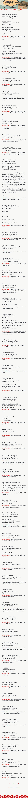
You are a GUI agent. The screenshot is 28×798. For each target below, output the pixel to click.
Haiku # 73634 (5, 111)
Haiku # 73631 (5, 152)
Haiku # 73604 (5, 581)
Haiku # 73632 (5, 140)
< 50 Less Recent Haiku (14, 784)
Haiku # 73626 (5, 263)
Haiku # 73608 (5, 539)
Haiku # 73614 (5, 448)
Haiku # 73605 (5, 568)
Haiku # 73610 (5, 505)
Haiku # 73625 (5, 276)
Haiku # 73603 (5, 595)
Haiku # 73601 (5, 622)
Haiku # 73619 (5, 371)
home (2, 9)
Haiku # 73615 (5, 435)
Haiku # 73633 (5, 125)
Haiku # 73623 (5, 307)
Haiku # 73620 (5, 358)
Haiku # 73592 (5, 737)
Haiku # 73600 (5, 635)
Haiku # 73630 (5, 198)
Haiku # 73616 (5, 422)
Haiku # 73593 (5, 725)
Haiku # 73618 (5, 390)
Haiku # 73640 (5, 36)
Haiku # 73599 (5, 648)
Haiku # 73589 (5, 764)
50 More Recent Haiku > (14, 787)
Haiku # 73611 (5, 492)
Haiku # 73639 (5, 57)
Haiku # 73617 (5, 409)
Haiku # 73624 (5, 289)
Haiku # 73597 (5, 673)
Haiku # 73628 (5, 238)
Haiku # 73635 (5, 97)
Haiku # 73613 (5, 461)
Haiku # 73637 (5, 71)
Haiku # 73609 (5, 525)
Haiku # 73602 (5, 608)
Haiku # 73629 (5, 225)
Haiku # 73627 (5, 251)
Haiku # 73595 (5, 699)
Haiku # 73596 (5, 686)
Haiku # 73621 (5, 345)
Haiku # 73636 (5, 84)
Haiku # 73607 (5, 555)
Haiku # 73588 (5, 777)
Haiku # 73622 (5, 331)
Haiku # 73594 (5, 712)
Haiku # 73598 (5, 660)
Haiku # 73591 (5, 750)
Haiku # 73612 (5, 475)
